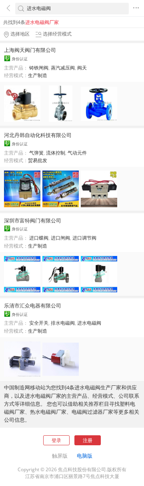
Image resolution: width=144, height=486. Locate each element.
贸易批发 (37, 160)
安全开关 (38, 323)
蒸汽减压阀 (63, 68)
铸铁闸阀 (38, 68)
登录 (56, 440)
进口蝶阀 (38, 238)
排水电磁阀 (63, 323)
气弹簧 (36, 153)
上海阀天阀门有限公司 (30, 50)
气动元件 (77, 153)
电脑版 (84, 455)
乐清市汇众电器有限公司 (32, 305)
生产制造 (37, 75)
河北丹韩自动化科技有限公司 (38, 135)
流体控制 (55, 153)
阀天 (82, 68)
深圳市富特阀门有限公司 (32, 220)
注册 (87, 440)
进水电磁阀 (89, 323)
